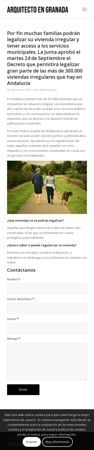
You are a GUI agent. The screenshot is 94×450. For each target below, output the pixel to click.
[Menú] (84, 9)
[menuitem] (84, 9)
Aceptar (31, 442)
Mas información (57, 442)
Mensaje (13, 339)
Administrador (48, 89)
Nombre (13, 279)
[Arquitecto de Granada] (39, 9)
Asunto (13, 319)
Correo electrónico (20, 299)
